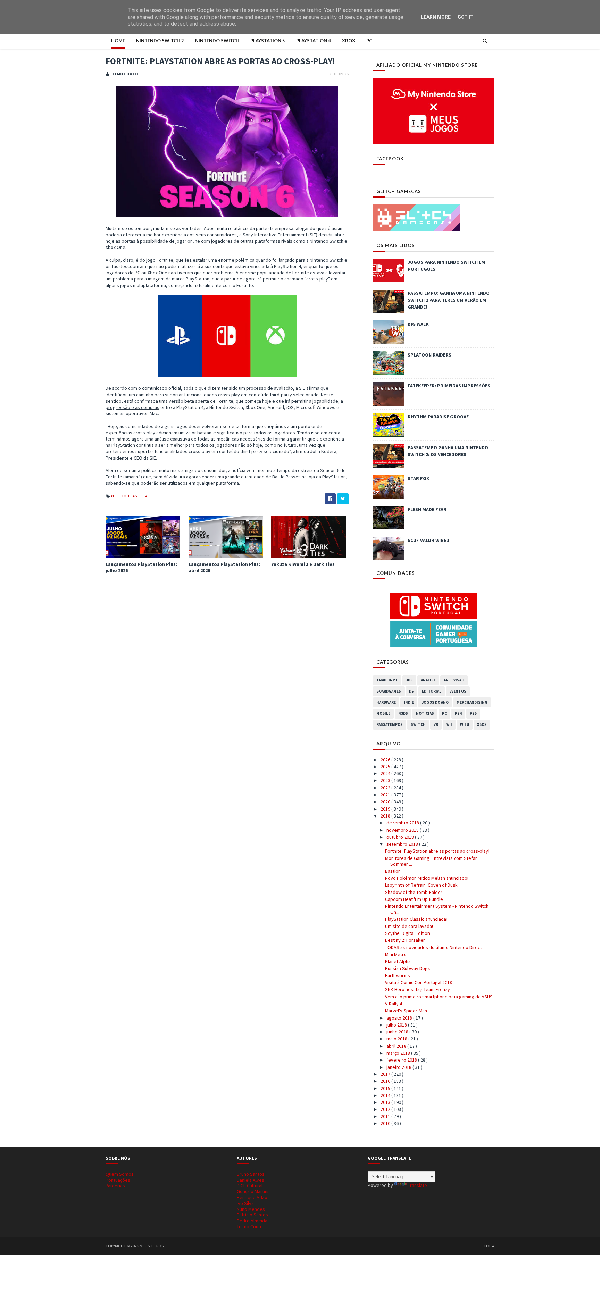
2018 (386, 816)
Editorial (431, 691)
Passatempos (389, 724)
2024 (386, 773)
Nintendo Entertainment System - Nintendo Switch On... (437, 909)
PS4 (144, 496)
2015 (386, 1088)
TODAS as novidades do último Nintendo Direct (433, 947)
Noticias (129, 496)
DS (411, 691)
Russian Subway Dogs (407, 968)
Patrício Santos (252, 1215)
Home (118, 40)
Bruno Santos (251, 1174)
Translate (417, 1185)
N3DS (403, 713)
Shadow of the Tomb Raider (413, 892)
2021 (386, 794)
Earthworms (397, 975)
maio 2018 (397, 1039)
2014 (386, 1095)
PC (369, 40)
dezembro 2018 (403, 823)
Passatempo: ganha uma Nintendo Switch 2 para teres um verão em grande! (449, 300)
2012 (386, 1109)
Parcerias (115, 1185)
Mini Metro (396, 954)
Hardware (386, 702)
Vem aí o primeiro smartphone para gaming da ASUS (439, 997)
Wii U (464, 724)
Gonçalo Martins (253, 1191)
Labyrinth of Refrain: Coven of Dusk (421, 885)
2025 (386, 766)
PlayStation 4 (313, 40)
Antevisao (454, 680)
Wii (449, 724)
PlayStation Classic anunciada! (416, 919)
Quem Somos (120, 1174)
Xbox (348, 40)
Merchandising (472, 702)
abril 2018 (396, 1046)
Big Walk (418, 324)
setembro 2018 (402, 844)
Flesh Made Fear (427, 509)
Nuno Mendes (251, 1209)
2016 (386, 1081)
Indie (409, 702)
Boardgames (388, 691)
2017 (386, 1074)
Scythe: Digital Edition (407, 933)
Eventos (457, 691)
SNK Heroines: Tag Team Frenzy (417, 989)
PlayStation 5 (267, 40)
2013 (386, 1102)
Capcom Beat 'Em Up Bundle (414, 899)
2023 (386, 780)
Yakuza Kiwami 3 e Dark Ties (303, 564)
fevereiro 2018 (402, 1060)
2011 (386, 1116)
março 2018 (398, 1053)
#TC (114, 496)
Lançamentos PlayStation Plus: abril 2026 (224, 567)
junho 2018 (397, 1032)
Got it (466, 17)
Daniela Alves (250, 1180)
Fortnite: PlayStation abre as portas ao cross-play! (437, 851)
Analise (428, 680)
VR (436, 724)
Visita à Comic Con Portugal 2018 (418, 982)
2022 (386, 788)
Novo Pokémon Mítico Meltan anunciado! (426, 878)
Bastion (393, 871)
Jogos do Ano (435, 702)
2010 (386, 1123)
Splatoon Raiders (429, 355)
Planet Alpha (398, 961)
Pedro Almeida (252, 1220)
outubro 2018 (400, 837)
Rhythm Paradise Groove (438, 416)
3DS (409, 680)
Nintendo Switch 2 (160, 40)
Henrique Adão (252, 1197)
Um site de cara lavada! (409, 926)
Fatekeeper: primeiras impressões (449, 386)
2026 (386, 759)
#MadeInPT (387, 680)
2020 (386, 801)
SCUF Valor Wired (428, 540)
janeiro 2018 (399, 1067)
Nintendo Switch (217, 40)
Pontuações (118, 1180)
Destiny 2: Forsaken (405, 940)
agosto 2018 (399, 1018)
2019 (386, 809)
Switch (418, 724)
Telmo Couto (250, 1226)
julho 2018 (397, 1025)
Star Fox (418, 478)
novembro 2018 (403, 830)
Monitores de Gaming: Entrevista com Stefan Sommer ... (431, 861)
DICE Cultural (249, 1185)
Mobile (383, 713)
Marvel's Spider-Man (406, 1010)
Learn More (436, 17)
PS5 (473, 713)
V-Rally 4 (393, 1003)
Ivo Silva (245, 1203)
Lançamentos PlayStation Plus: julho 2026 (141, 567)
